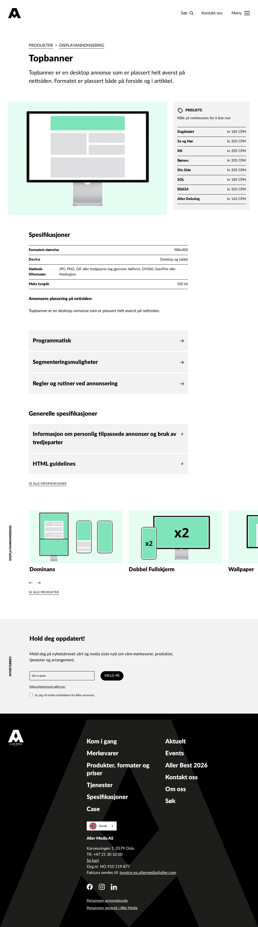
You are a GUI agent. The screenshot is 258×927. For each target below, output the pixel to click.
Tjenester (100, 785)
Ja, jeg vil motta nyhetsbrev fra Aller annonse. (64, 695)
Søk (170, 801)
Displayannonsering (81, 45)
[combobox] (102, 826)
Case (93, 809)
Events (174, 753)
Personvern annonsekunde (107, 901)
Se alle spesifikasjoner (48, 483)
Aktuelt (175, 742)
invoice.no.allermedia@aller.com (148, 873)
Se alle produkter (44, 592)
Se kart (93, 861)
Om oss (175, 789)
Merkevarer (102, 753)
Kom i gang (102, 742)
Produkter (41, 45)
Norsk (103, 826)
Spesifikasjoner (107, 797)
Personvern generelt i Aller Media (112, 908)
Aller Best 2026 (186, 766)
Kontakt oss (212, 13)
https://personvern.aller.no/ (47, 686)
